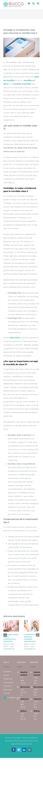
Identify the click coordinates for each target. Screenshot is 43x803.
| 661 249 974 (37, 677)
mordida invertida (22, 84)
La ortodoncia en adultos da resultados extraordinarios (30, 637)
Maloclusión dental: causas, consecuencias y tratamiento (11, 637)
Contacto (7, 686)
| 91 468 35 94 (23, 677)
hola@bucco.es (10, 697)
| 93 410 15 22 (23, 691)
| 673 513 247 (37, 715)
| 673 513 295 (37, 703)
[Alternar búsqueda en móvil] (33, 3)
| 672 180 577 (37, 691)
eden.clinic (15, 338)
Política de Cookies (24, 744)
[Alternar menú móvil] (38, 3)
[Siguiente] (37, 635)
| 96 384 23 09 (23, 703)
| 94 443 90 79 (23, 715)
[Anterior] (5, 635)
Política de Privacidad (23, 741)
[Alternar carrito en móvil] (29, 3)
